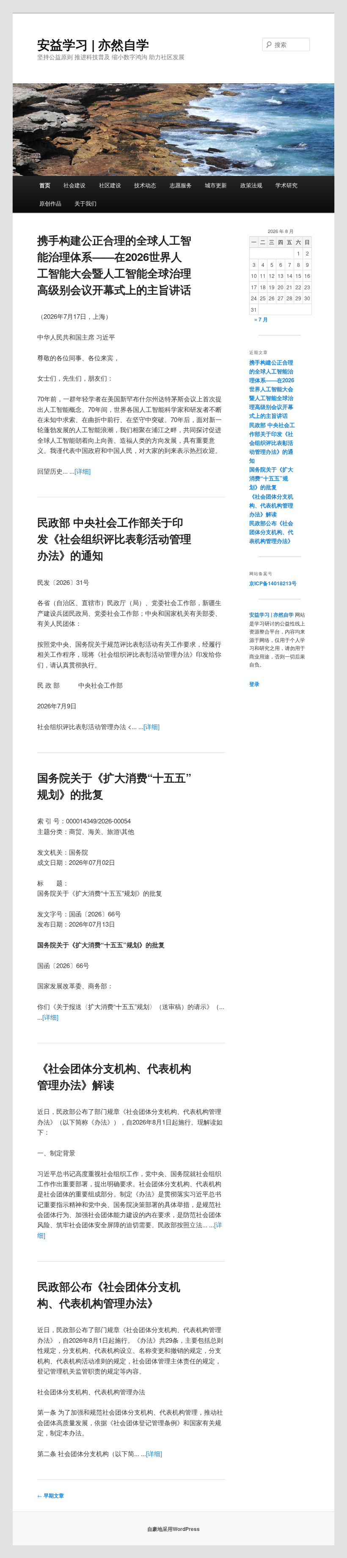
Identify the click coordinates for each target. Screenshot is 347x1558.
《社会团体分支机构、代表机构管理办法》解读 (271, 505)
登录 (254, 684)
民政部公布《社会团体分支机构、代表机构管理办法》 (271, 532)
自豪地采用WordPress (173, 1529)
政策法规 (251, 185)
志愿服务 (181, 185)
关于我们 (85, 203)
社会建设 (74, 185)
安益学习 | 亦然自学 (93, 44)
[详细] (82, 470)
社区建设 (110, 185)
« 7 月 (261, 319)
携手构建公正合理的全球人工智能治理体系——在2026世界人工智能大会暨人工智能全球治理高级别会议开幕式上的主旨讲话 (271, 389)
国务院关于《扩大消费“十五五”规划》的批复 (271, 478)
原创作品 (50, 203)
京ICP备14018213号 (273, 583)
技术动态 (145, 185)
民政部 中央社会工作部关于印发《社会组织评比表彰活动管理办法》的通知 (114, 538)
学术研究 (286, 185)
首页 (44, 185)
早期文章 (50, 1495)
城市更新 (216, 185)
